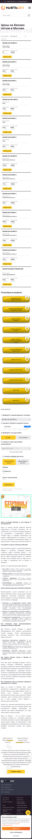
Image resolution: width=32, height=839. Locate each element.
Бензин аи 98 (20, 799)
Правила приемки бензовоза (16, 319)
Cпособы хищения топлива (16, 380)
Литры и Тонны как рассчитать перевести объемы (16, 340)
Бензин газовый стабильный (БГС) (21, 802)
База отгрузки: (5, 36)
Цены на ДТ (16, 390)
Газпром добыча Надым (8, 807)
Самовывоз (24, 437)
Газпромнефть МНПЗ (22, 807)
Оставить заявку (16, 771)
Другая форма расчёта (22, 462)
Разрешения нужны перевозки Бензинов (16, 299)
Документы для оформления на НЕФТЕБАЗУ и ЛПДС (16, 309)
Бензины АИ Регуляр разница (16, 329)
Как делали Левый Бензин (16, 369)
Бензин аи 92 (20, 797)
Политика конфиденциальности (11, 824)
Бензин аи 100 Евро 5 (7, 802)
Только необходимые (16, 832)
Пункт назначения (9, 477)
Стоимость (6, 471)
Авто (9, 437)
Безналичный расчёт (9, 462)
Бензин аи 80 (5, 797)
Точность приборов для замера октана (16, 350)
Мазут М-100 (20, 813)
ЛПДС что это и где (16, 359)
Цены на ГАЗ (16, 400)
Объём (5, 467)
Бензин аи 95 (5, 799)
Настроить (16, 835)
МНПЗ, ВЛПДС (6, 47)
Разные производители (8, 274)
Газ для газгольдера (21, 805)
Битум (4, 805)
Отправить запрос (7, 56)
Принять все (16, 828)
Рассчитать (8, 485)
